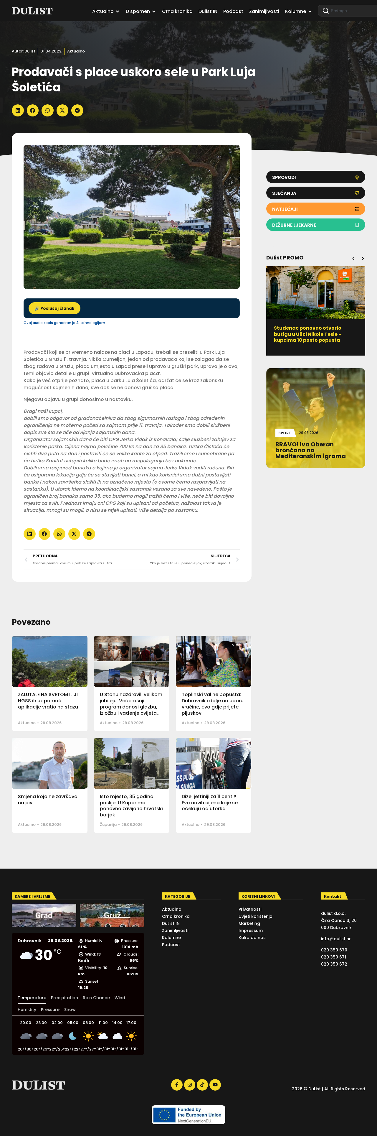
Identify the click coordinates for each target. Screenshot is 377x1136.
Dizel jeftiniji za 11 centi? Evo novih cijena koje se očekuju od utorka (210, 802)
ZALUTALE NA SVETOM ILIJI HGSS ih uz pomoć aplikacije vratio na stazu (48, 700)
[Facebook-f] (176, 1084)
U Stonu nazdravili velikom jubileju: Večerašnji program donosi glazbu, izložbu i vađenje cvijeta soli (131, 706)
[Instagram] (189, 1084)
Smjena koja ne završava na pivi (47, 799)
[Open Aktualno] (117, 11)
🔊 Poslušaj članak (54, 308)
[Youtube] (215, 1084)
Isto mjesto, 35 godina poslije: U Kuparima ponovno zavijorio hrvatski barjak (131, 805)
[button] (18, 110)
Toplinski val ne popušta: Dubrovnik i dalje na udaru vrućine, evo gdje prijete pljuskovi (213, 703)
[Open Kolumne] (309, 11)
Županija (108, 824)
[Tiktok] (202, 1084)
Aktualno (76, 51)
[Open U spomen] (153, 11)
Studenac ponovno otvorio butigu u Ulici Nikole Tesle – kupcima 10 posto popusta (308, 334)
